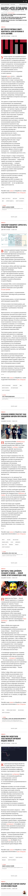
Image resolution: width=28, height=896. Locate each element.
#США (3, 710)
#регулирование (14, 387)
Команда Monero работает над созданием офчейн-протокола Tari (13, 416)
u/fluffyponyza (20, 441)
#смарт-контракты (6, 198)
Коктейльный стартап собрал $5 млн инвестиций (13, 885)
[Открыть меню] (26, 1)
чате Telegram (21, 192)
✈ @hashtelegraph (23, 4)
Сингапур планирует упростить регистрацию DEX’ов (14, 226)
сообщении (15, 774)
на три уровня (5, 289)
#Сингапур (15, 385)
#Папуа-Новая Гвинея (11, 710)
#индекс (4, 859)
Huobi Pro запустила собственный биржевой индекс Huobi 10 (11, 738)
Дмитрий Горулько (5, 36)
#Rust (3, 539)
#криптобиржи (5, 387)
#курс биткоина (5, 4)
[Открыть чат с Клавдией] (24, 892)
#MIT (3, 201)
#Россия (13, 4)
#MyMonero (18, 542)
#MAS (21, 385)
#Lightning (21, 198)
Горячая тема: (8, 12)
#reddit (17, 544)
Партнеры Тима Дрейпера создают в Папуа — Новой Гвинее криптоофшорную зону (13, 573)
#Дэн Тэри (4, 544)
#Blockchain (15, 539)
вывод (9, 76)
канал (12, 190)
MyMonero (22, 493)
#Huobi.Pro (4, 857)
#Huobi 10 (11, 857)
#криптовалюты (10, 201)
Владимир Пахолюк (6, 421)
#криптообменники (6, 385)
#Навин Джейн (5, 542)
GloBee (3, 495)
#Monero (11, 544)
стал (9, 840)
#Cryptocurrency (20, 201)
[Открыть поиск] (23, 1)
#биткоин (15, 198)
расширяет (10, 824)
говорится (12, 658)
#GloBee (8, 539)
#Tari (12, 542)
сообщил (15, 447)
